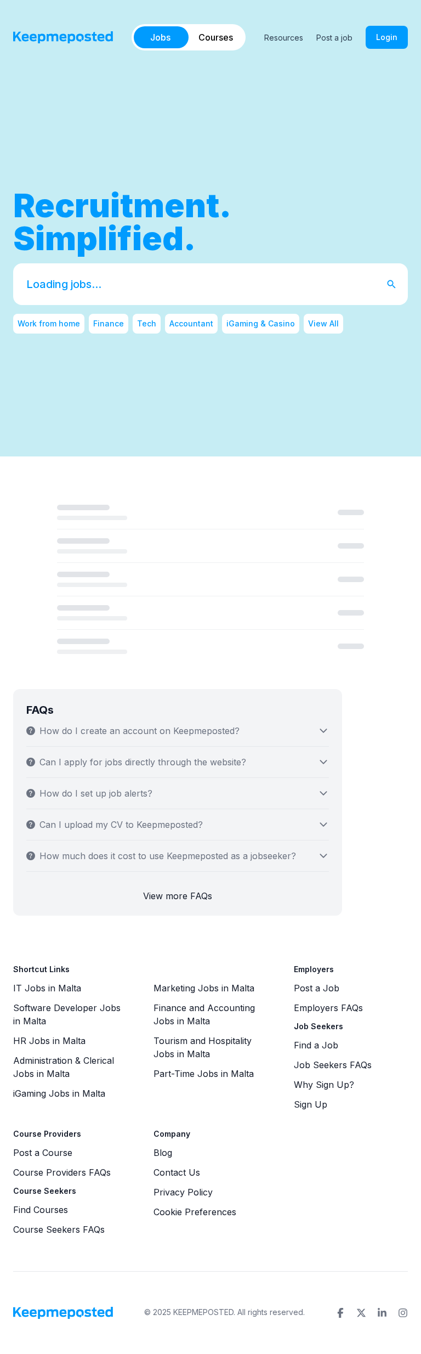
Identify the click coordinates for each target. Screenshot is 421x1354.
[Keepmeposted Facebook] (340, 1313)
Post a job (334, 37)
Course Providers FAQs (62, 1172)
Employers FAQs (328, 1007)
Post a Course (42, 1152)
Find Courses (40, 1209)
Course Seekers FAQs (59, 1229)
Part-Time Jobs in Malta (203, 1073)
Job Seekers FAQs (333, 1064)
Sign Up (310, 1104)
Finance (108, 323)
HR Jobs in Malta (49, 1040)
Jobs (160, 37)
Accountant (191, 323)
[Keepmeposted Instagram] (403, 1313)
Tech (146, 323)
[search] (397, 284)
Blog (162, 1152)
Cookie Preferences (194, 1211)
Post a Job (316, 988)
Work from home (49, 323)
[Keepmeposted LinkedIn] (382, 1313)
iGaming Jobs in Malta (59, 1093)
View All (323, 323)
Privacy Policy (183, 1192)
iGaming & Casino (260, 323)
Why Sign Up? (324, 1084)
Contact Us (176, 1172)
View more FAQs (177, 895)
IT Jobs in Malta (47, 988)
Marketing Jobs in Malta (203, 988)
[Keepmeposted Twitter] (361, 1313)
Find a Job (316, 1045)
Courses (215, 37)
